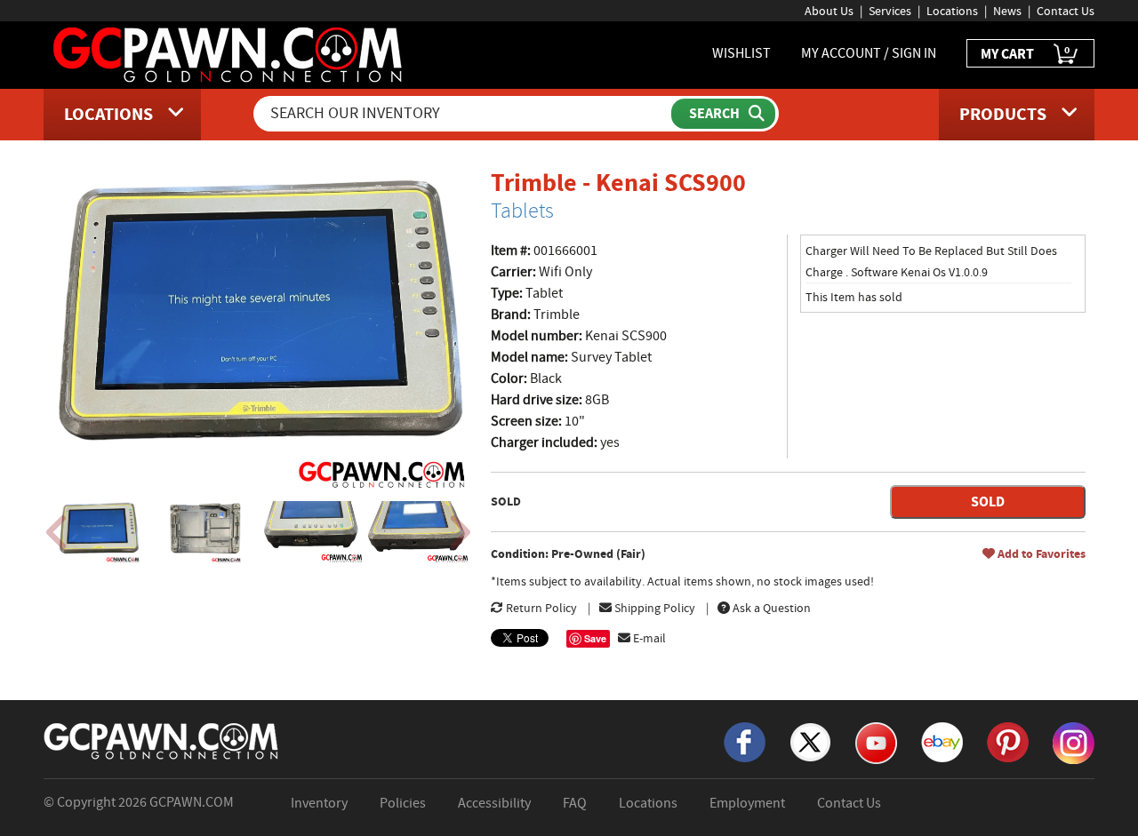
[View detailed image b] (206, 532)
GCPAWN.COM (191, 802)
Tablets (522, 210)
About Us (829, 11)
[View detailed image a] (99, 532)
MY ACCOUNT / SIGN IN (868, 53)
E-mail (648, 638)
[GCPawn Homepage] (228, 53)
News (1007, 11)
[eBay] (942, 741)
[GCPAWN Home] (162, 740)
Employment (747, 803)
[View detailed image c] (311, 532)
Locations (952, 11)
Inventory (319, 803)
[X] (810, 741)
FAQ (575, 803)
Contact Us (1065, 11)
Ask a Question (770, 608)
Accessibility (494, 803)
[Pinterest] (1008, 741)
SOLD (988, 501)
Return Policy (540, 608)
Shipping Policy (653, 608)
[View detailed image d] (418, 532)
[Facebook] (744, 741)
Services (890, 11)
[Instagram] (1073, 742)
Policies (403, 803)
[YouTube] (876, 742)
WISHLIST (741, 53)
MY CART (1025, 53)
